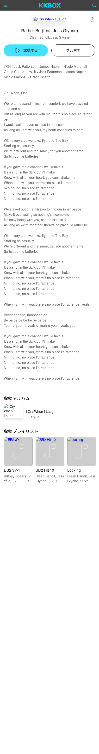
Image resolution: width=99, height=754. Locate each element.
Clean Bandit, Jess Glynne (50, 37)
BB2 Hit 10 (45, 470)
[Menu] (5, 5)
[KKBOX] (50, 5)
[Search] (94, 5)
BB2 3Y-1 (12, 470)
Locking (74, 470)
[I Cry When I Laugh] (49, 18)
